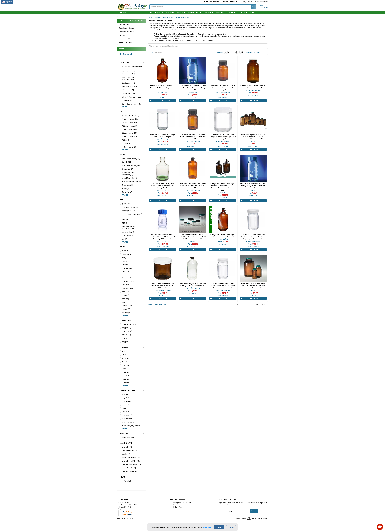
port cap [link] (126, 299)
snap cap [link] (126, 335)
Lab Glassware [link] (129, 86)
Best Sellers (170, 12)
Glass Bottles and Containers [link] (128, 73)
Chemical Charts (193, 12)
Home (150, 12)
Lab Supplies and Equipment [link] (128, 78)
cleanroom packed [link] (129, 471)
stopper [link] (126, 328)
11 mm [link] (125, 379)
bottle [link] (125, 292)
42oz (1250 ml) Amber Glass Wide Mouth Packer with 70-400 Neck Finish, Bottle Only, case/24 (253, 137)
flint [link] (125, 258)
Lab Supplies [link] (128, 83)
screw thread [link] (129, 324)
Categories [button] (122, 12)
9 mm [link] (125, 369)
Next (263, 305)
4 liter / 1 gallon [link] (129, 147)
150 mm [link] (126, 140)
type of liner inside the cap (182, 26)
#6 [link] (124, 355)
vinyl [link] (125, 398)
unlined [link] (126, 412)
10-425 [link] (126, 376)
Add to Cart (193, 100)
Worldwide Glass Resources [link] (128, 174)
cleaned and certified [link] (131, 450)
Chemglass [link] (127, 169)
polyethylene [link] (127, 236)
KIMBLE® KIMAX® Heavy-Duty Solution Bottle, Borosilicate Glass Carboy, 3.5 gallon (163, 186)
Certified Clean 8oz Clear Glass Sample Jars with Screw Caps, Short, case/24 (223, 137)
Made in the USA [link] (130, 437)
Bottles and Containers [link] (132, 66)
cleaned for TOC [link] (129, 468)
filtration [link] (126, 313)
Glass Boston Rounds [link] (131, 97)
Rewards (230, 12)
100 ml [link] (126, 143)
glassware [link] (127, 288)
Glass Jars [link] (128, 90)
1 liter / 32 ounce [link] (130, 119)
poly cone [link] (127, 401)
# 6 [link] (124, 351)
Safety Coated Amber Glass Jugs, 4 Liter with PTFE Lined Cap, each (222, 236)
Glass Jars (122, 35)
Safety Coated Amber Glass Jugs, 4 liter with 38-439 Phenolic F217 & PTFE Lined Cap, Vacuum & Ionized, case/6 (222, 187)
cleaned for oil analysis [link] (131, 464)
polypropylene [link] (128, 232)
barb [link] (125, 338)
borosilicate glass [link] (130, 207)
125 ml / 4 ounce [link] (130, 126)
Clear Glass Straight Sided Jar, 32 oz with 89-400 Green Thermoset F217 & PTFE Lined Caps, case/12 (193, 237)
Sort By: (152, 52)
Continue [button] (219, 527)
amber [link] (126, 254)
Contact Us (242, 12)
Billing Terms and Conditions (183, 503)
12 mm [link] (125, 383)
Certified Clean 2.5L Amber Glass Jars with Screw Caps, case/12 (253, 87)
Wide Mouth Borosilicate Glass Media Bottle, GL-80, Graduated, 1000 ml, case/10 (253, 186)
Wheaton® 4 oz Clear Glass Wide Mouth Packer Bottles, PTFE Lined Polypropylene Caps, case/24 (253, 237)
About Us (158, 12)
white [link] (125, 265)
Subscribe (254, 511)
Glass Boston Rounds (126, 28)
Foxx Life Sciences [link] (131, 166)
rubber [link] (126, 408)
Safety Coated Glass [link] (131, 104)
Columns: (220, 52)
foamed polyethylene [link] (131, 426)
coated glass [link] (128, 211)
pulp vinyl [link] (127, 415)
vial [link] (125, 285)
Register (265, 2)
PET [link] (124, 223)
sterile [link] (126, 454)
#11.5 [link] (125, 358)
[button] (132, 62)
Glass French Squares (126, 32)
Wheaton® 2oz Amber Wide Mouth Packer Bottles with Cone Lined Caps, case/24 (223, 88)
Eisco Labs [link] (127, 185)
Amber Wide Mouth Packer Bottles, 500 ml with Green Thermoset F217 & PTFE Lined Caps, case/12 (253, 286)
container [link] (128, 281)
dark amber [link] (127, 268)
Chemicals (180, 12)
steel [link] (125, 239)
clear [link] (126, 251)
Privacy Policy (178, 505)
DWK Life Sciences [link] (131, 159)
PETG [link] (125, 220)
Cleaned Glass (124, 25)
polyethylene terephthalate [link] (132, 214)
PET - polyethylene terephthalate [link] (128, 228)
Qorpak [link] (126, 162)
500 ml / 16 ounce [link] (130, 116)
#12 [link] (124, 362)
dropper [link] (126, 295)
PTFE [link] (126, 394)
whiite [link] (125, 272)
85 (257, 305)
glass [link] (126, 204)
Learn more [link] (207, 527)
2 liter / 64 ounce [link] (129, 136)
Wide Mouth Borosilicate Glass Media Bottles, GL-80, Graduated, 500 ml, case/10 (193, 88)
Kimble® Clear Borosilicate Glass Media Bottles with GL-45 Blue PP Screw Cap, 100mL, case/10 (163, 237)
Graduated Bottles (125, 39)
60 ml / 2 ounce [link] (129, 129)
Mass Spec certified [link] (131, 457)
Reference (219, 12)
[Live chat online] (380, 527)
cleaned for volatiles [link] (131, 461)
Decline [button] (231, 527)
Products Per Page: (253, 52)
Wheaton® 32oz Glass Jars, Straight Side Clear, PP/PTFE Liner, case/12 (162, 136)
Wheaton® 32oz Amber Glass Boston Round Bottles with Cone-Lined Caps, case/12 (193, 186)
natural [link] (125, 261)
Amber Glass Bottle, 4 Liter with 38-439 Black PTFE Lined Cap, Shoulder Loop (162, 88)
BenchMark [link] (127, 192)
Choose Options (163, 100)
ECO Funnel (207, 12)
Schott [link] (126, 189)
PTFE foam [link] (127, 419)
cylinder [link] (126, 309)
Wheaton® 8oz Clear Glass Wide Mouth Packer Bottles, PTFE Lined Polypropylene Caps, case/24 (223, 286)
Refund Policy (178, 507)
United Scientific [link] (129, 178)
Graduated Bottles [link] (130, 100)
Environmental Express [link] (131, 182)
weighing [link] (127, 306)
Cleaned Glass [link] (129, 93)
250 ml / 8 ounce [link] (130, 123)
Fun (251, 12)
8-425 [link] (125, 365)
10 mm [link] (125, 372)
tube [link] (125, 302)
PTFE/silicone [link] (128, 422)
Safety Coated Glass (126, 42)
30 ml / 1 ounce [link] (129, 133)
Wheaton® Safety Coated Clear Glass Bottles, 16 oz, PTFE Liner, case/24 (193, 285)
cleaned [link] (127, 447)
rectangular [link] (128, 481)
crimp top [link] (127, 331)
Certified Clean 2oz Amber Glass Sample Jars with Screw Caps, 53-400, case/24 (163, 286)
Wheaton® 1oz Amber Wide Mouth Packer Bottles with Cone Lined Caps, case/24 (193, 137)
